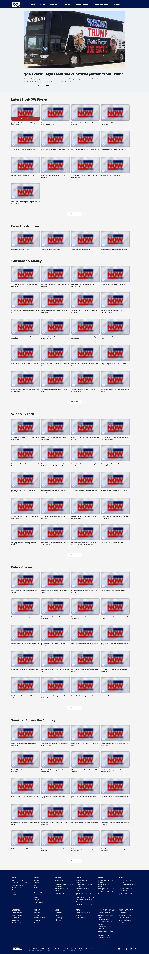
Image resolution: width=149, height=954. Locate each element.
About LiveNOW (126, 910)
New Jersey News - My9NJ (63, 893)
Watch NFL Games (104, 913)
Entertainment (38, 902)
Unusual (78, 915)
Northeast (59, 877)
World (35, 885)
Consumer (36, 920)
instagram (127, 949)
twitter (131, 949)
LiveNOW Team (124, 918)
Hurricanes (15, 918)
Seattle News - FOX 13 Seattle (126, 894)
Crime (35, 890)
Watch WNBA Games (104, 935)
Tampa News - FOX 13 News (83, 890)
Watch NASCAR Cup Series (106, 922)
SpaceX (57, 915)
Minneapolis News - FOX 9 (106, 889)
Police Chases (38, 892)
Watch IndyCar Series (104, 924)
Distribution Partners (125, 915)
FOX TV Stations (17, 885)
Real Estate (37, 922)
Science (58, 910)
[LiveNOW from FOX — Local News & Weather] (18, 4)
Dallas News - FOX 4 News (85, 897)
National (36, 883)
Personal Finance (39, 918)
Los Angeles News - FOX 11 (127, 885)
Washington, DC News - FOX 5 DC (62, 890)
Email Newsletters (125, 920)
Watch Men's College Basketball (104, 928)
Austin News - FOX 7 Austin (85, 904)
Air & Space (58, 913)
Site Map (122, 922)
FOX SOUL (15, 892)
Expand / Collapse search (136, 4)
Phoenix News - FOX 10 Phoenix (126, 881)
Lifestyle (36, 900)
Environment (16, 920)
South (78, 877)
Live (14, 877)
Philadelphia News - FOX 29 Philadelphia (64, 885)
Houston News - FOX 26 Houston (84, 900)
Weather (16, 910)
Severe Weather (17, 915)
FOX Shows (16, 895)
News (36, 877)
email (135, 949)
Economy (36, 913)
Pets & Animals (81, 918)
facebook (123, 949)
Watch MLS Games (104, 938)
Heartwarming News (83, 913)
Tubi (13, 890)
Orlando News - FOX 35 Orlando (84, 885)
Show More (74, 214)
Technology (58, 918)
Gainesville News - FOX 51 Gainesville (84, 894)
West (121, 877)
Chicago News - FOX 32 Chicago (105, 881)
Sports (35, 895)
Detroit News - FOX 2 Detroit (105, 885)
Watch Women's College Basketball (106, 932)
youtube (119, 949)
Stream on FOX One (106, 910)
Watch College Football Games (105, 916)
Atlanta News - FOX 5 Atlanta (83, 881)
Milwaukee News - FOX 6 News (106, 892)
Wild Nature (58, 920)
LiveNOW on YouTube (19, 883)
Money (36, 910)
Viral (78, 910)
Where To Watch (17, 880)
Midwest (101, 877)
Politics (35, 887)
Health (35, 897)
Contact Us (122, 913)
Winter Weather (17, 913)
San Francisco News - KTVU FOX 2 (126, 890)
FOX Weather (16, 887)
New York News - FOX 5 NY (63, 881)
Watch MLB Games (104, 919)
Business (36, 915)
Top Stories (37, 880)
